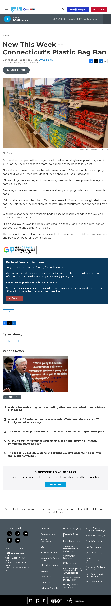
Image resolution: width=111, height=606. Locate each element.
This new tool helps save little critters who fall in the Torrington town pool (56, 431)
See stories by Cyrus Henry (17, 341)
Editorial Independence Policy (92, 560)
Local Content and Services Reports (94, 575)
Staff (43, 547)
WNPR (18, 563)
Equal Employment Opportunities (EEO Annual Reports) (72, 571)
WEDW (22, 558)
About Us (45, 529)
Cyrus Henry (46, 60)
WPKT (24, 563)
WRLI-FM (9, 565)
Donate (100, 9)
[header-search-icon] (63, 9)
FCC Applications (93, 547)
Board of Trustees (49, 553)
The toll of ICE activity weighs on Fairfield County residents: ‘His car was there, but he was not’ (54, 454)
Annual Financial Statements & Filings (95, 529)
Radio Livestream (71, 541)
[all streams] (107, 19)
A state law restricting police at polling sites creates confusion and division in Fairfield (57, 409)
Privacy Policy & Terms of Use (70, 586)
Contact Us (46, 577)
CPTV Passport (70, 563)
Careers (44, 571)
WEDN (14, 558)
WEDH (8, 558)
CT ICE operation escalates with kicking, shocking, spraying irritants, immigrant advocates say (52, 442)
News (6, 35)
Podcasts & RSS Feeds (70, 535)
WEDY (8, 560)
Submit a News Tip (50, 588)
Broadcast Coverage (95, 536)
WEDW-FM (9, 563)
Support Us (46, 582)
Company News (48, 534)
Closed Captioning (94, 541)
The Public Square (93, 582)
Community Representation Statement (70, 549)
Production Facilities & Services (95, 568)
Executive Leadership (46, 541)
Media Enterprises (49, 565)
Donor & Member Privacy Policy (71, 579)
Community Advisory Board (51, 559)
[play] (7, 18)
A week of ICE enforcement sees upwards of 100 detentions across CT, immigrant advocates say (53, 421)
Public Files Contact (13, 568)
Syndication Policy (94, 553)
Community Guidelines (69, 557)
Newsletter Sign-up (72, 529)
